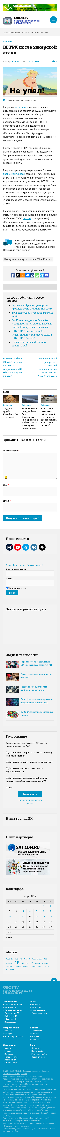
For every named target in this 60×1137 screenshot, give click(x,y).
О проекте (36, 1048)
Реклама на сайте (39, 1054)
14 (37, 916)
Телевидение (10, 1001)
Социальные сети (39, 1013)
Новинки (8, 1030)
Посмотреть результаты (30, 799)
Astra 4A (26, 967)
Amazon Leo (37, 959)
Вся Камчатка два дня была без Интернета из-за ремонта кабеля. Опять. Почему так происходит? (32, 324)
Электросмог (10, 1059)
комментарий (11, 450)
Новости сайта (37, 1051)
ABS (45, 959)
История (35, 1036)
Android (9, 963)
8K (23, 963)
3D (7, 970)
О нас (33, 1045)
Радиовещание (38, 1010)
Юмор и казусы (11, 1062)
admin (15, 61)
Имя (6, 485)
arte (39, 967)
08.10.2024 (33, 61)
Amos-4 (27, 959)
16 (50, 916)
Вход (8, 565)
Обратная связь (38, 1057)
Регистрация (19, 565)
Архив (30, 803)
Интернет (35, 1004)
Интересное (9, 1045)
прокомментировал (14, 173)
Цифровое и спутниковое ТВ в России (28, 259)
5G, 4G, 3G (36, 1007)
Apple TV (9, 959)
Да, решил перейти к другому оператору (30, 761)
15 (44, 916)
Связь (33, 1001)
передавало (21, 107)
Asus (12, 970)
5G (31, 963)
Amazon (9, 967)
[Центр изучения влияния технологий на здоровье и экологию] (30, 10)
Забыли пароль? (35, 565)
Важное (34, 1027)
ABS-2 (34, 967)
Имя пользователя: (16, 569)
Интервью (9, 1054)
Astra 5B (18, 959)
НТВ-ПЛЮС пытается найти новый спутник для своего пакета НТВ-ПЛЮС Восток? (32, 335)
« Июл (9, 937)
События (7, 41)
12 (23, 916)
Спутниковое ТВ (12, 1013)
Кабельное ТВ (11, 1016)
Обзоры (8, 1033)
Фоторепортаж (11, 1057)
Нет (10, 787)
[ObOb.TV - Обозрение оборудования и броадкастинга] (21, 20)
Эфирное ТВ (10, 1019)
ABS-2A (46, 967)
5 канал (45, 963)
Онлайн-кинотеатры (13, 1010)
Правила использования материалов (26, 1072)
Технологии (36, 1030)
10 (9, 916)
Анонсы (8, 1048)
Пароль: (10, 578)
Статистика (35, 1039)
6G (27, 963)
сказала (27, 218)
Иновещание (10, 1022)
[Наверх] (54, 981)
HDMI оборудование (14, 1036)
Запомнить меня (17, 588)
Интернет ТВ (10, 1007)
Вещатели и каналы (13, 1004)
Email (7, 501)
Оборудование (11, 1027)
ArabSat (17, 967)
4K (17, 962)
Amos (37, 963)
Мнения (8, 1051)
